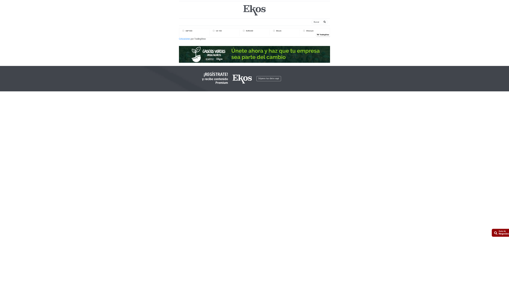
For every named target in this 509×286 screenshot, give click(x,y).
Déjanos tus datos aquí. (268, 78)
